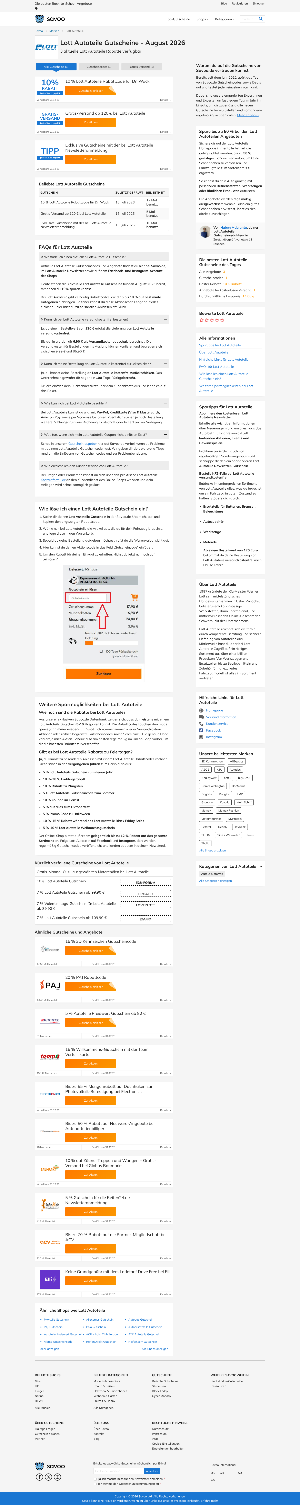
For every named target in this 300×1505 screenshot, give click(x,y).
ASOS (205, 769)
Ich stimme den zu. (129, 1484)
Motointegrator (211, 819)
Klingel (39, 1391)
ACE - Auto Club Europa (102, 1334)
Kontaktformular (53, 480)
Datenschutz (160, 1429)
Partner (40, 1439)
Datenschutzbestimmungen (137, 1484)
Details (164, 99)
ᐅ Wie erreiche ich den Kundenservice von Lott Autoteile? (84, 466)
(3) (56, 67)
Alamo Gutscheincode (58, 1342)
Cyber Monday (161, 1396)
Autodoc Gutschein (140, 1319)
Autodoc (235, 769)
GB (222, 1473)
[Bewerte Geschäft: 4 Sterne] (217, 320)
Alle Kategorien (103, 1408)
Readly (222, 827)
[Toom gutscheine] (50, 1057)
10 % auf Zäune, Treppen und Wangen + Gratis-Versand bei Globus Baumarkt (110, 1163)
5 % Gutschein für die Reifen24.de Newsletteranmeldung (97, 1200)
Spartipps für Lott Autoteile (220, 345)
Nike (38, 1381)
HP (37, 1386)
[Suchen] (260, 19)
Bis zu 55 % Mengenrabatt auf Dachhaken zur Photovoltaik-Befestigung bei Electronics (108, 1089)
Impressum (159, 1434)
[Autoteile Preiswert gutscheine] (50, 1021)
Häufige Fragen (45, 1429)
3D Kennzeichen (212, 761)
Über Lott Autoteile (213, 352)
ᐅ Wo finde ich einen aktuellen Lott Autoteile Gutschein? (83, 257)
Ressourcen (218, 1386)
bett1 (227, 778)
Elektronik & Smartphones (110, 1391)
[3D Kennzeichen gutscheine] (50, 949)
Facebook (213, 730)
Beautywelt (209, 778)
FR (230, 1473)
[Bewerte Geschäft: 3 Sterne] (211, 320)
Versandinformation (220, 717)
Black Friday (160, 1391)
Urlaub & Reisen (103, 1386)
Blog (224, 3)
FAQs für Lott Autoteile (216, 367)
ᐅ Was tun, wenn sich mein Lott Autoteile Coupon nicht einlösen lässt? (94, 434)
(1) (99, 67)
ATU (219, 769)
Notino (39, 1396)
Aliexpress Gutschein (99, 1319)
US (213, 1473)
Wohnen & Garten (105, 1396)
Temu (250, 835)
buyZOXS (244, 778)
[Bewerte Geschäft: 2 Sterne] (206, 320)
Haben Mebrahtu (233, 227)
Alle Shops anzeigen (212, 850)
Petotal (206, 827)
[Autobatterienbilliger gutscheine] (50, 1131)
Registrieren (240, 3)
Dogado (206, 794)
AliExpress (236, 761)
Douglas (224, 794)
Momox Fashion (228, 810)
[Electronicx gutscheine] (50, 1094)
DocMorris (238, 786)
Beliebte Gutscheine (165, 1381)
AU (240, 1473)
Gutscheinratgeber (82, 443)
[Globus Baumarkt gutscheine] (50, 1168)
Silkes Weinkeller (228, 835)
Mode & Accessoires (106, 1381)
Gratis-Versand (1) (142, 67)
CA (213, 1480)
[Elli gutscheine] (50, 1279)
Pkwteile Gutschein (56, 1319)
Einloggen (259, 3)
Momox (206, 810)
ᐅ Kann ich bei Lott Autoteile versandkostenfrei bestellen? (84, 319)
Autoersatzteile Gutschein (145, 1327)
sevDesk (240, 827)
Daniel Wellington (212, 786)
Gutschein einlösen (47, 1434)
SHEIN (205, 835)
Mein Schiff (244, 802)
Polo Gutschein (96, 1327)
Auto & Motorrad (212, 874)
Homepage (214, 710)
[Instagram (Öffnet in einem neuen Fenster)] (57, 1477)
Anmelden (152, 1471)
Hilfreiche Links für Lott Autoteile (224, 359)
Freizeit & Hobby (104, 1401)
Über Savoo (101, 1429)
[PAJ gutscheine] (50, 985)
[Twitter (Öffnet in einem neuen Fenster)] (48, 1477)
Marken (54, 31)
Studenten (159, 1386)
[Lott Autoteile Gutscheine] (46, 47)
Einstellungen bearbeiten (168, 1448)
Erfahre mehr (209, 1501)
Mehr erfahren (248, 115)
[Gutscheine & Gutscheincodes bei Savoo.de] (50, 19)
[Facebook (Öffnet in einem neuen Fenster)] (39, 1477)
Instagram (213, 737)
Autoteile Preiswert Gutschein (63, 1334)
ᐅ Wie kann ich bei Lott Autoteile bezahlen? (74, 403)
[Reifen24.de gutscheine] (50, 1205)
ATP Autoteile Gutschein (144, 1334)
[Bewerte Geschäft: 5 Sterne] (222, 320)
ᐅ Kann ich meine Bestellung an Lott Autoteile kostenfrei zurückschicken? (96, 364)
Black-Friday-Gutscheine (227, 1381)
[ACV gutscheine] (50, 1242)
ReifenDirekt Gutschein (101, 1342)
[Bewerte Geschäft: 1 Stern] (201, 320)
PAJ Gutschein (53, 1327)
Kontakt (98, 1434)
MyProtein (235, 819)
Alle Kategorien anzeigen (215, 881)
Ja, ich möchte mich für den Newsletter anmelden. (131, 1479)
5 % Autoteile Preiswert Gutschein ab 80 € (105, 1013)
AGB (155, 1439)
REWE (39, 1401)
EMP (240, 794)
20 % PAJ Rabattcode (85, 977)
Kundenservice (216, 723)
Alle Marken (42, 1408)
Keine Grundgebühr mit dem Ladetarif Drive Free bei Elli (117, 1271)
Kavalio (224, 802)
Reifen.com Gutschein (142, 1342)
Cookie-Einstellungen (166, 1443)
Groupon (207, 802)
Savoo (39, 31)
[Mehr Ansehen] (259, 866)
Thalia (205, 843)
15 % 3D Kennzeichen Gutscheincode (100, 941)
